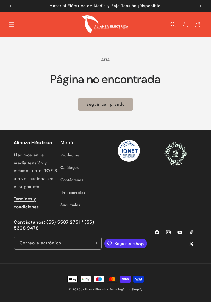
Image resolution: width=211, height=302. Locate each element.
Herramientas (72, 192)
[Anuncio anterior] (11, 6)
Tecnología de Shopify (126, 289)
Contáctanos (72, 180)
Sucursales (70, 205)
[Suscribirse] (95, 243)
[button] (11, 24)
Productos (69, 155)
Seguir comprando (105, 104)
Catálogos (69, 167)
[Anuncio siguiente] (200, 6)
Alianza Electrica (95, 289)
